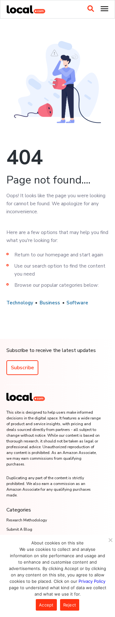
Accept (46, 604)
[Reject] (110, 540)
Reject (69, 604)
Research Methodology (26, 520)
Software (77, 303)
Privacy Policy (92, 581)
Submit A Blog (19, 529)
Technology (19, 303)
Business (50, 303)
